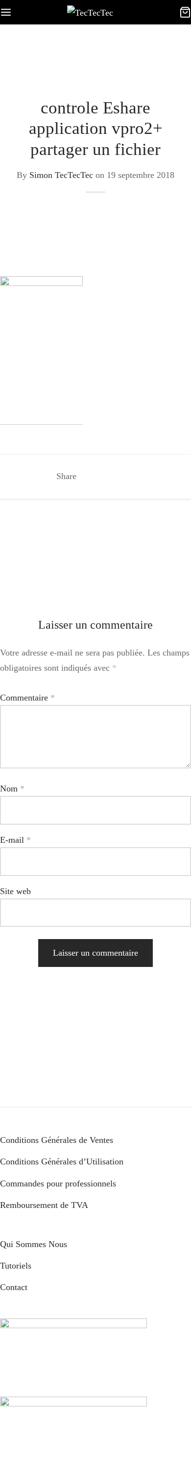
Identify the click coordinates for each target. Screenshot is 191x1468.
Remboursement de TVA (44, 1205)
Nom (12, 788)
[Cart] (185, 12)
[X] (108, 476)
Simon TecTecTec (61, 175)
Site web (15, 891)
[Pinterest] (126, 476)
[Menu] (6, 12)
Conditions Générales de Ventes (56, 1140)
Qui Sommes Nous (33, 1244)
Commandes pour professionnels (58, 1183)
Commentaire (27, 697)
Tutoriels (15, 1266)
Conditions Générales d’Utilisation (61, 1161)
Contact (13, 1287)
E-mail (15, 840)
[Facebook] (90, 476)
